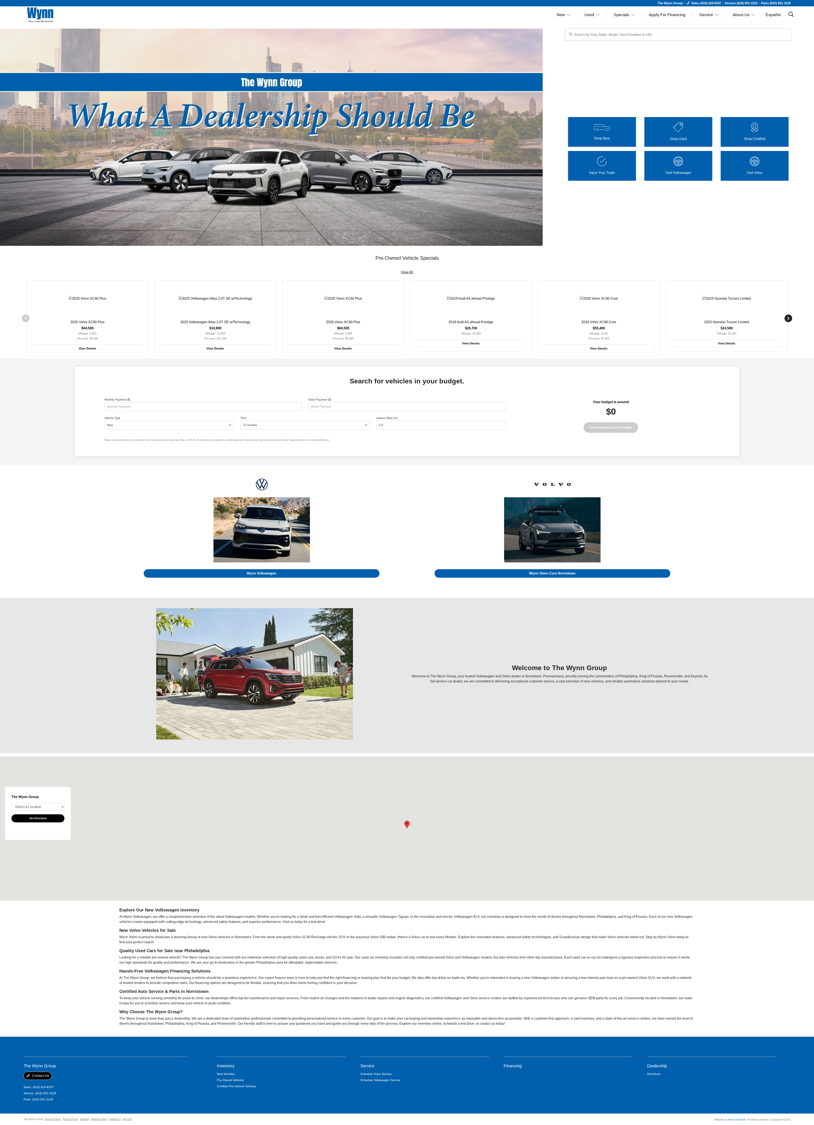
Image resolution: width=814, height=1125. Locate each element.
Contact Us (40, 1075)
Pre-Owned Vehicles (230, 1080)
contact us (487, 1023)
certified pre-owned (430, 957)
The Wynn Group (33, 1119)
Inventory (225, 1066)
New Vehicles (226, 1074)
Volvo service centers (486, 998)
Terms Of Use (70, 1119)
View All (407, 272)
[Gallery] (271, 137)
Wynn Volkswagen (261, 573)
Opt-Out (127, 1119)
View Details (87, 348)
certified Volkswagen (446, 998)
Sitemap (84, 1119)
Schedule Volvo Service (376, 1074)
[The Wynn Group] (60, 14)
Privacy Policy (53, 1119)
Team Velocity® (737, 1119)
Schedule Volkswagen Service (380, 1080)
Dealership (657, 1066)
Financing (513, 1066)
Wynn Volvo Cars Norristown (552, 573)
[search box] (678, 34)
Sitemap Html (98, 1119)
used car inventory (375, 957)
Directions (654, 1074)
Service (367, 1066)
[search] (791, 15)
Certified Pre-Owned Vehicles (236, 1086)
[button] (407, 825)
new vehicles (594, 681)
